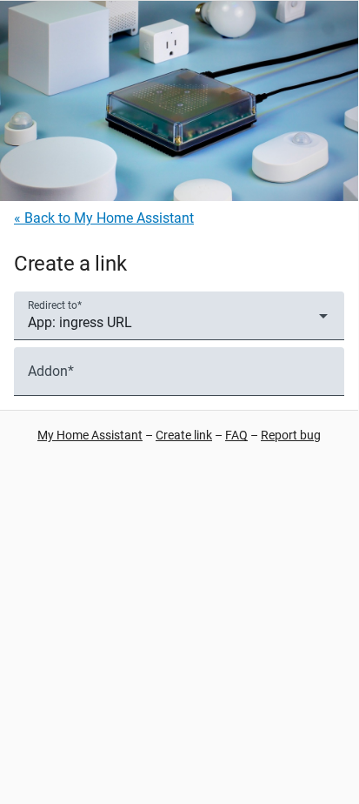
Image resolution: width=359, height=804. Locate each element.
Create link (184, 435)
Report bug (291, 435)
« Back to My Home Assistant (104, 218)
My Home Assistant (90, 435)
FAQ (236, 435)
